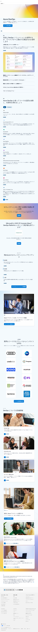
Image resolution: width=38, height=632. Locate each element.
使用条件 (22, 628)
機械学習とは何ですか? (28, 613)
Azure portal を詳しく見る (10, 589)
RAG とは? (27, 621)
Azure (2, 3)
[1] (3, 574)
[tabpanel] (19, 153)
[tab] (4, 107)
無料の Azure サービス (16, 599)
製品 (14, 596)
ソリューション (28, 596)
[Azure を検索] (1, 1)
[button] (19, 31)
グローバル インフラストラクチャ (5, 599)
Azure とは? (2, 596)
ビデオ (14, 620)
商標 (24, 628)
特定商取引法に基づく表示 (16, 628)
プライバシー (10, 628)
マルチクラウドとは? (28, 611)
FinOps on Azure (15, 602)
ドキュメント (15, 610)
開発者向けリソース (15, 613)
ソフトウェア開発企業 (4, 610)
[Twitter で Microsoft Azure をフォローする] (16, 589)
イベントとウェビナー (16, 616)
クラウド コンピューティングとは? (30, 610)
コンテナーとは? (28, 619)
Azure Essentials (3, 604)
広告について (28, 628)
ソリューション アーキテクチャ (29, 599)
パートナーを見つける (4, 613)
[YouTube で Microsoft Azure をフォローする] (22, 589)
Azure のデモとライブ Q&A (29, 602)
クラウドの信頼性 (3, 602)
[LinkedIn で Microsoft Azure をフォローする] (20, 589)
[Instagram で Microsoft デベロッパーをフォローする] (18, 589)
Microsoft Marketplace (4, 611)
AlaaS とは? (27, 616)
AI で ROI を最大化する (16, 604)
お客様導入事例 (3, 605)
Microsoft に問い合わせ (4, 628)
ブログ (14, 611)
